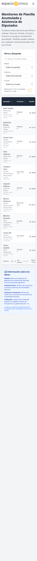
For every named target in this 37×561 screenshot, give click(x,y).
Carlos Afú (7, 233)
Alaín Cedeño (8, 108)
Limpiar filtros (29, 90)
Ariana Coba (8, 137)
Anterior (26, 261)
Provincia (7, 72)
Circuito (6, 81)
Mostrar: (6, 261)
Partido (6, 64)
